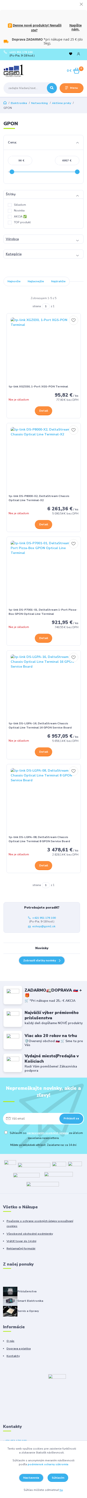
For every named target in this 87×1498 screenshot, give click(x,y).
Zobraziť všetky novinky (39, 960)
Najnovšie (14, 281)
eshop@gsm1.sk (43, 926)
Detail (43, 411)
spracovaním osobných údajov (47, 1133)
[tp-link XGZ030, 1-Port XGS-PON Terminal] (43, 350)
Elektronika (19, 103)
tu (61, 1490)
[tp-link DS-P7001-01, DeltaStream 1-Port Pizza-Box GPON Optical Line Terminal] (43, 573)
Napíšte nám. (75, 27)
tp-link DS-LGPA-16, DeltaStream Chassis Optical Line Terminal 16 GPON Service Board (40, 725)
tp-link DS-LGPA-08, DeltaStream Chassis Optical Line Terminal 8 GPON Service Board (39, 839)
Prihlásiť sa (71, 1118)
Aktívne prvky (61, 103)
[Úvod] (17, 70)
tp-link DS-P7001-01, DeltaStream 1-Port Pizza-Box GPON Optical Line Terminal (43, 612)
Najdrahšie (58, 281)
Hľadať (52, 88)
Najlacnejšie (36, 281)
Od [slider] (12, 171)
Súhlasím (58, 1478)
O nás (10, 1341)
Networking (39, 103)
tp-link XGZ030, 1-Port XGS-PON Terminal (38, 386)
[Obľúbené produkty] (70, 54)
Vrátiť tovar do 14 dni (21, 1241)
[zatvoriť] (81, 4)
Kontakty (13, 1356)
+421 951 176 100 (21, 52)
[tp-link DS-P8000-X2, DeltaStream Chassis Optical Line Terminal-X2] (43, 459)
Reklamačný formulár (20, 1248)
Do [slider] (77, 171)
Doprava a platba (18, 1348)
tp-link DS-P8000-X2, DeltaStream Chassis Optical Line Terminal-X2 (39, 498)
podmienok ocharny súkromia (48, 1464)
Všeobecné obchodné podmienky (29, 1234)
